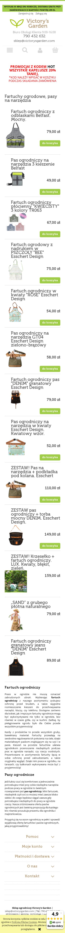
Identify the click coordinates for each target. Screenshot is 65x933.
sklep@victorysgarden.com (34, 41)
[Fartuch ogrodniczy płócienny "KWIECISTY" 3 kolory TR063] (16, 221)
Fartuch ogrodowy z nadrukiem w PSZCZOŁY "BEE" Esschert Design (32, 251)
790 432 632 (34, 36)
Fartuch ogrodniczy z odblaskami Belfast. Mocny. (33, 116)
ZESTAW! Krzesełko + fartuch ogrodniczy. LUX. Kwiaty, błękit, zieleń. (32, 562)
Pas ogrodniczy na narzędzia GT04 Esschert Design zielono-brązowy (30, 339)
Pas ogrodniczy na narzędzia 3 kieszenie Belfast (33, 164)
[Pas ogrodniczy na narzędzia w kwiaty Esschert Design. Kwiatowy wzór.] (16, 447)
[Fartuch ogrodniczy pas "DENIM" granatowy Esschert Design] (16, 399)
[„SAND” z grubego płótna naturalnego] (16, 620)
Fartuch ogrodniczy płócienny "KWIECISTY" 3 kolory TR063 (35, 206)
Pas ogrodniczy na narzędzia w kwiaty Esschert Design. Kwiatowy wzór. (31, 428)
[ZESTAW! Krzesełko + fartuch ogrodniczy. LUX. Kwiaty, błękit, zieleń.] (16, 581)
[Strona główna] (32, 22)
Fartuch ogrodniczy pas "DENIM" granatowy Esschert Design (35, 384)
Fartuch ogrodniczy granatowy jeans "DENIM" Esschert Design (31, 647)
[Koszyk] (55, 50)
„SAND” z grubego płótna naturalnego (31, 605)
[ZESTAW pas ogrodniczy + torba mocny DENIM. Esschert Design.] (16, 535)
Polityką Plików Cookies (24, 922)
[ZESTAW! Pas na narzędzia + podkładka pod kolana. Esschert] (16, 489)
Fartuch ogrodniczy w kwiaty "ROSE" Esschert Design (34, 295)
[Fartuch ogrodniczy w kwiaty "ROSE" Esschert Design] (16, 312)
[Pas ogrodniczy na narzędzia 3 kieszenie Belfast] (16, 178)
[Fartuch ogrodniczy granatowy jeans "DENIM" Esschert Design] (16, 666)
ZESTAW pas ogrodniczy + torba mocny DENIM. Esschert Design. (35, 516)
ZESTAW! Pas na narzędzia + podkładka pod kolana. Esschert (34, 472)
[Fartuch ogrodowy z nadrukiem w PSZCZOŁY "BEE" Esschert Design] (16, 270)
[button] (10, 50)
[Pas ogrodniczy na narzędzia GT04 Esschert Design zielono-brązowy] (16, 358)
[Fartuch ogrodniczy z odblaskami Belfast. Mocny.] (16, 136)
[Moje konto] (40, 50)
